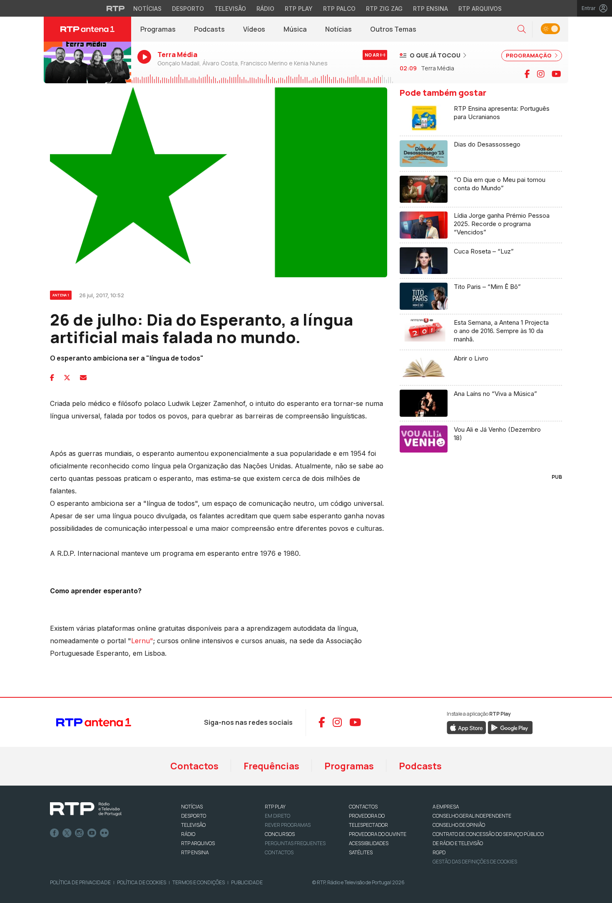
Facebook (54, 833)
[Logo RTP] (86, 809)
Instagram (79, 833)
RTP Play (299, 8)
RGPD (439, 852)
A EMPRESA (446, 806)
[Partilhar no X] (67, 377)
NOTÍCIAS (192, 806)
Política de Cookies (141, 882)
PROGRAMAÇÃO (529, 55)
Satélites (361, 852)
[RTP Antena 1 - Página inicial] (87, 29)
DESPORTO (193, 815)
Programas (158, 29)
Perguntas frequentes (295, 843)
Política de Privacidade (80, 882)
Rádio (265, 8)
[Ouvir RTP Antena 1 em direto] (87, 62)
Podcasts (209, 29)
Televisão (230, 8)
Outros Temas (393, 29)
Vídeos (254, 29)
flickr (104, 833)
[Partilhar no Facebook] (52, 377)
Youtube (92, 833)
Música (295, 29)
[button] (521, 29)
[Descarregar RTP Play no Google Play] (510, 726)
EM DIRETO (277, 815)
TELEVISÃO (193, 824)
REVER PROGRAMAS (288, 824)
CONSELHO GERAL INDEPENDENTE (472, 815)
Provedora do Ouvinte (377, 834)
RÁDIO (188, 834)
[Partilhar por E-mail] (83, 377)
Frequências (271, 766)
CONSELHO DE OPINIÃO (459, 824)
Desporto (188, 8)
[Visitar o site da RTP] (116, 8)
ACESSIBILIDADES (368, 843)
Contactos (194, 766)
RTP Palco (339, 8)
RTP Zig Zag (384, 8)
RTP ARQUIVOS (198, 843)
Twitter (67, 833)
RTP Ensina (430, 8)
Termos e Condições (198, 882)
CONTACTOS (363, 806)
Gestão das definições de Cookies (475, 861)
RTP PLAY (275, 806)
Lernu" (142, 641)
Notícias (147, 8)
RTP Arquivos (480, 8)
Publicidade (247, 882)
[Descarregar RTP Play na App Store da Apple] (466, 726)
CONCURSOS (280, 834)
